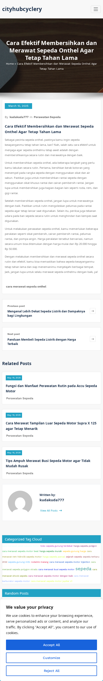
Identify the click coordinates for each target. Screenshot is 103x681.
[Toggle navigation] (96, 9)
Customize (51, 658)
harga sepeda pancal (54, 556)
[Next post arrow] (92, 339)
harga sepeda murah (51, 551)
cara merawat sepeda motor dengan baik (50, 575)
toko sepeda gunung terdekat (56, 546)
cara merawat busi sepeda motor (56, 569)
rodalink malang (39, 562)
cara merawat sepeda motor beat (20, 551)
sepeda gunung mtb (19, 562)
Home (10, 63)
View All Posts (49, 510)
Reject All (51, 671)
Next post (13, 334)
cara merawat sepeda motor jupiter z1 (51, 581)
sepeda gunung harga (74, 551)
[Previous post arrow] (92, 311)
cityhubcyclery (22, 9)
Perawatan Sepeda (47, 117)
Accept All (51, 645)
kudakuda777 (19, 117)
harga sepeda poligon (85, 546)
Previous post (16, 306)
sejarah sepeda (74, 556)
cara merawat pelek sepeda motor (21, 546)
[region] (51, 640)
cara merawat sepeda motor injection (69, 562)
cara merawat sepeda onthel (26, 286)
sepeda (83, 568)
